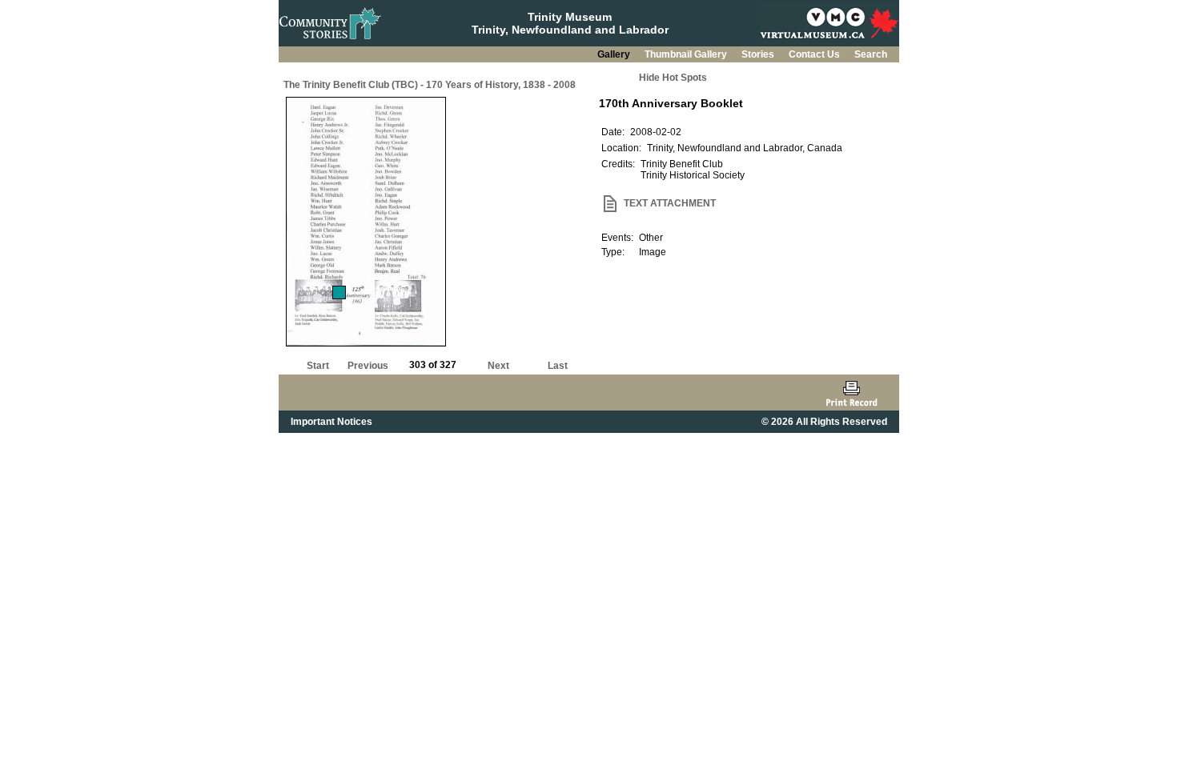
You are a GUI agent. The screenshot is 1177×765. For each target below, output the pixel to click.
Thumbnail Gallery (687, 54)
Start (318, 365)
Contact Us (815, 54)
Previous (367, 365)
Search (870, 54)
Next (498, 365)
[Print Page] (851, 392)
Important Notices (331, 421)
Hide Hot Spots (673, 77)
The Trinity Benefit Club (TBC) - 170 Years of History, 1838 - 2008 (429, 84)
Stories (759, 54)
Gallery (615, 54)
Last (558, 365)
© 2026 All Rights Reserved (824, 421)
